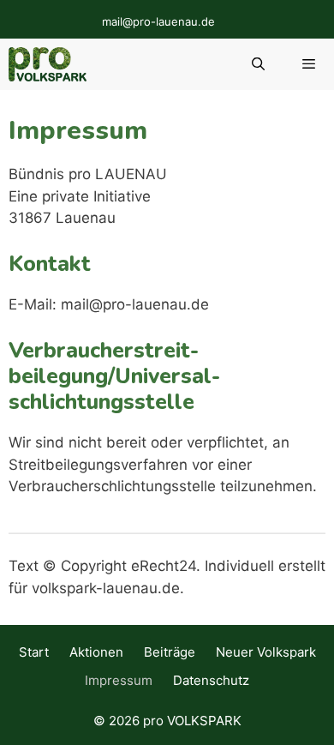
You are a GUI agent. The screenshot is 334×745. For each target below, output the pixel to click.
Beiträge (169, 652)
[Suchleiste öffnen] (257, 64)
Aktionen (96, 652)
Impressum (118, 680)
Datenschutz (211, 680)
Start (34, 652)
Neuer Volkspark (266, 652)
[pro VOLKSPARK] (47, 64)
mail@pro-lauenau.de (158, 21)
